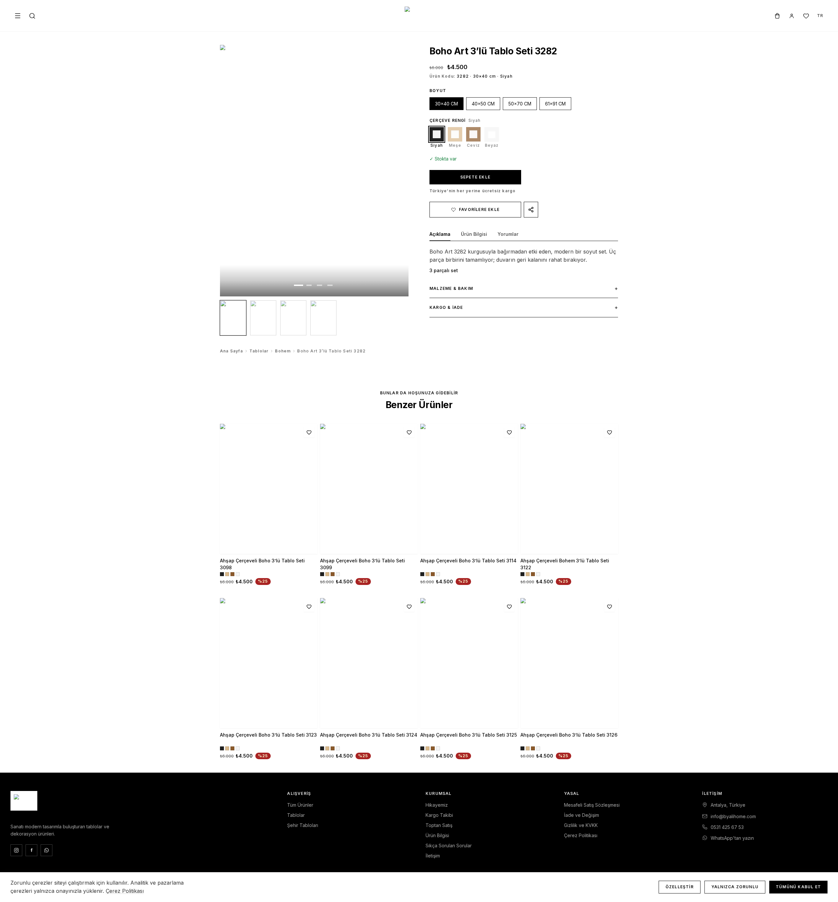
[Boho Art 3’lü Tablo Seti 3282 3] (293, 317)
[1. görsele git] (298, 285)
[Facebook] (31, 850)
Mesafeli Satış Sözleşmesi (592, 805)
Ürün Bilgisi (437, 835)
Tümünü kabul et (798, 886)
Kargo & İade (523, 307)
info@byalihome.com (733, 816)
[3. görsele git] (319, 285)
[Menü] (17, 16)
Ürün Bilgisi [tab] (474, 234)
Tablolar (259, 350)
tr (820, 15)
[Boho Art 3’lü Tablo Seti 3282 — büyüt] (314, 170)
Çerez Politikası (580, 835)
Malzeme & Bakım (523, 288)
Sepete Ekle (475, 177)
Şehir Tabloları (302, 825)
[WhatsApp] (46, 850)
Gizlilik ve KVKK (581, 825)
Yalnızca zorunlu (734, 886)
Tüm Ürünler (300, 805)
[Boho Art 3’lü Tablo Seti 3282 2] (263, 317)
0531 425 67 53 (727, 827)
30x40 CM (446, 103)
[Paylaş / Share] (531, 209)
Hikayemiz (437, 805)
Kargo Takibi (439, 815)
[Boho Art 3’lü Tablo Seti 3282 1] (233, 317)
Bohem (283, 350)
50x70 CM (519, 103)
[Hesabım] (791, 16)
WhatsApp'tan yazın (732, 838)
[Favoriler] (806, 16)
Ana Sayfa (231, 350)
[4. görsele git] (330, 285)
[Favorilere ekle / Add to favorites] (309, 432)
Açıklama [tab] (439, 234)
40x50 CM (483, 103)
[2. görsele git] (309, 285)
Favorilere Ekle (479, 209)
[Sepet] (777, 16)
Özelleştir (679, 886)
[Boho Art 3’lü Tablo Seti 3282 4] (323, 317)
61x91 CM (555, 103)
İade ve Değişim (581, 815)
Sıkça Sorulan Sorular (449, 845)
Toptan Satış (439, 825)
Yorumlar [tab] (508, 234)
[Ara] (32, 16)
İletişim (433, 855)
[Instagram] (16, 850)
